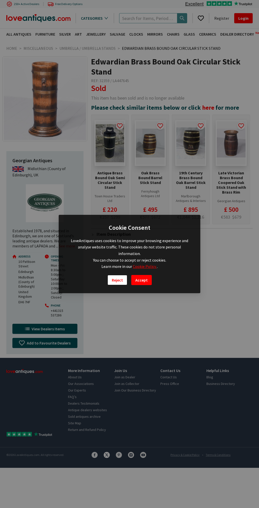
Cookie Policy (145, 266)
